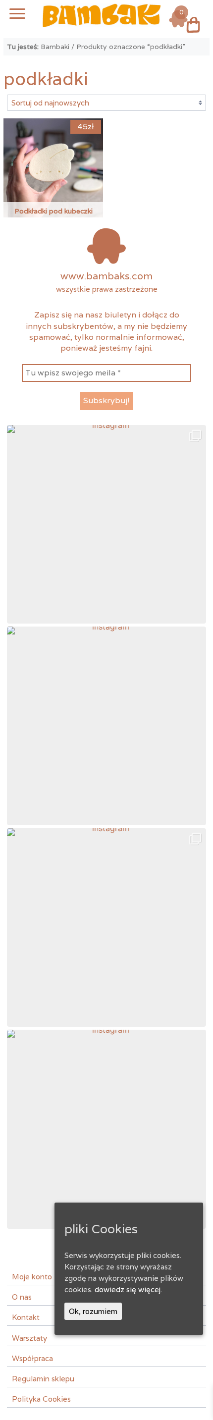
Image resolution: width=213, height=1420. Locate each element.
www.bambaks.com (106, 275)
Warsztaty (29, 1338)
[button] (106, 524)
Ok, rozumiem (93, 1311)
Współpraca (32, 1358)
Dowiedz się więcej (53, 152)
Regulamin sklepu (43, 1378)
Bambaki (55, 46)
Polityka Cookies (41, 1399)
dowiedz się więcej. (128, 1289)
